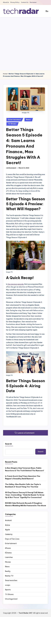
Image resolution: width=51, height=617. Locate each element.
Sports (8, 589)
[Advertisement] (25, 44)
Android (8, 520)
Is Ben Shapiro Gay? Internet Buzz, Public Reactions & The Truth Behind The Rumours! (24, 469)
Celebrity (9, 534)
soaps (7, 585)
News (28, 120)
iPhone (8, 548)
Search (8, 444)
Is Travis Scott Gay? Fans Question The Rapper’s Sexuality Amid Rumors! (22, 477)
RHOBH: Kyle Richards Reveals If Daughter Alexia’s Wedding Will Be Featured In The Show (25, 504)
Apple (7, 529)
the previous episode (16, 284)
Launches (9, 557)
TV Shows (12, 124)
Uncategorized (11, 599)
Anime (7, 525)
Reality (8, 571)
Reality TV (9, 576)
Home (5, 74)
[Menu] (47, 11)
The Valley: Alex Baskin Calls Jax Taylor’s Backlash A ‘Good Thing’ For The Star (23, 485)
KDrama (8, 553)
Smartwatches (11, 580)
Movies (8, 562)
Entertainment (14, 120)
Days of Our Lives (12, 539)
